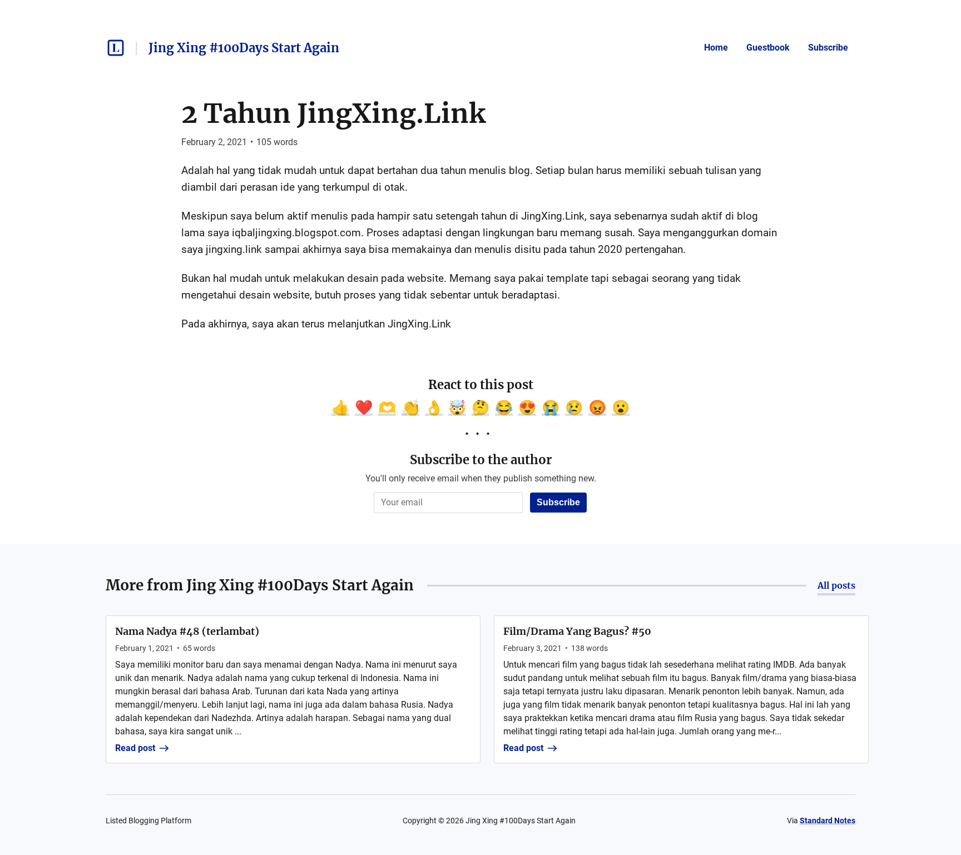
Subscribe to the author (481, 460)
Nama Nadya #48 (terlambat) (187, 631)
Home (716, 47)
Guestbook (768, 47)
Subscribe (828, 47)
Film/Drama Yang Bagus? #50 (577, 631)
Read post (135, 748)
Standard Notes (827, 820)
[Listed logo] (116, 48)
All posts (836, 585)
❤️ (364, 407)
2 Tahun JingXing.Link (333, 113)
